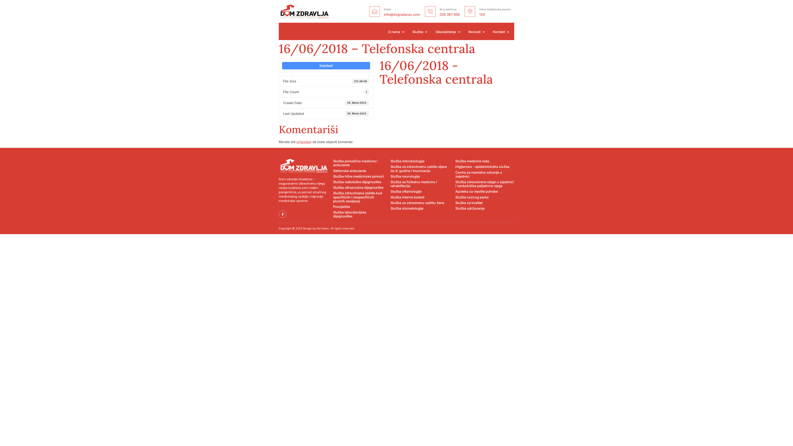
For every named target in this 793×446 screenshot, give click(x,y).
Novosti (474, 32)
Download (326, 65)
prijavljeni (304, 142)
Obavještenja (446, 32)
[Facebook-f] (282, 214)
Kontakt (499, 32)
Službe (417, 32)
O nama (394, 32)
